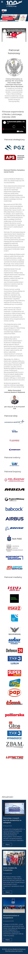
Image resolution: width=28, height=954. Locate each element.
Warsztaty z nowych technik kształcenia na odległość (12, 820)
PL (5, 10)
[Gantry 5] (14, 4)
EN (5, 12)
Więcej (8, 18)
